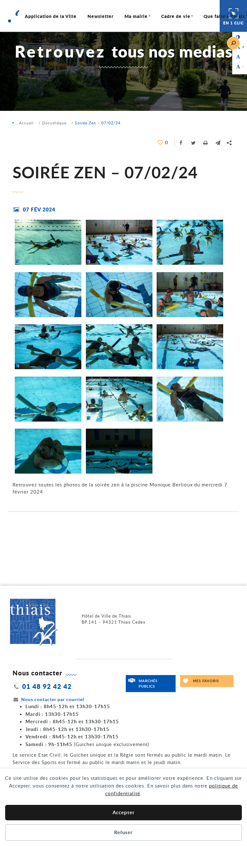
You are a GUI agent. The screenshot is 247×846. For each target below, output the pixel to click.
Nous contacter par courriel (52, 699)
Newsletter (100, 16)
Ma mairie (136, 16)
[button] (218, 143)
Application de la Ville (51, 16)
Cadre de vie (175, 16)
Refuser (123, 832)
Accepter (124, 812)
